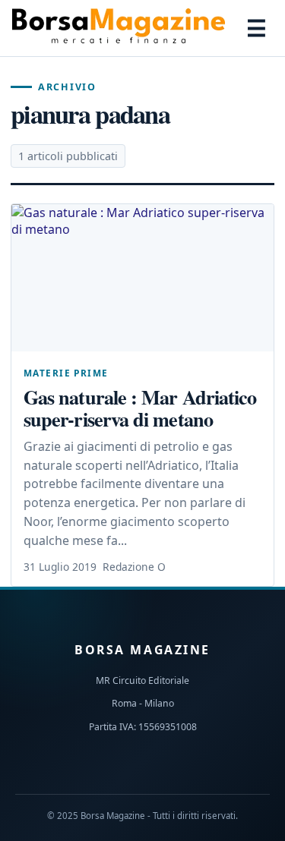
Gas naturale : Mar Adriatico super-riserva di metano (140, 408)
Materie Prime (66, 373)
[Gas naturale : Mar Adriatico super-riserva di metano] (142, 277)
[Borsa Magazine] (118, 28)
